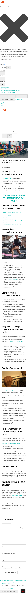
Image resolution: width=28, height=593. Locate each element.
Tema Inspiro (4, 588)
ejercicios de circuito (13, 279)
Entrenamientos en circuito (7, 261)
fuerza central (16, 389)
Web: (3, 560)
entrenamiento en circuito (17, 495)
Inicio (10, 115)
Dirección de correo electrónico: (8, 553)
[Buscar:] (14, 132)
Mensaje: (4, 531)
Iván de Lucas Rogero (8, 165)
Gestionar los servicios (5, 88)
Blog (24, 115)
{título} (2, 102)
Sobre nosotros (17, 115)
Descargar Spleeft (6, 502)
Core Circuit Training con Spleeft (9, 219)
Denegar (11, 96)
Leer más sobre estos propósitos (8, 92)
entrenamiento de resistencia (15, 180)
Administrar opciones (5, 87)
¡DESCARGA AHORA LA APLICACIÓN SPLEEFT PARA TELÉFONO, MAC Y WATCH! (14, 198)
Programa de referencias (17, 126)
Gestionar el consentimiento (9, 591)
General (15, 165)
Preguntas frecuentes (18, 119)
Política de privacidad (6, 583)
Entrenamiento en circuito (7, 178)
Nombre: (4, 546)
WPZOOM (11, 588)
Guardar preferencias (7, 99)
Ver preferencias (21, 96)
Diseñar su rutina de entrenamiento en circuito (12, 214)
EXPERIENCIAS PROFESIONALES (17, 122)
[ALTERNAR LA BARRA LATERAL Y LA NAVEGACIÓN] (4, 139)
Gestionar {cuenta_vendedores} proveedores (10, 90)
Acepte (3, 96)
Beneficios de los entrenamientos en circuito (12, 212)
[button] (14, 28)
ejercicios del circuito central (8, 390)
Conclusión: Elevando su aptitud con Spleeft (12, 224)
